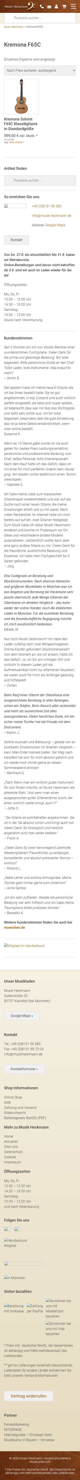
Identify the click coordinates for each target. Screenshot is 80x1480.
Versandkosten (16, 142)
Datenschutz (13, 1152)
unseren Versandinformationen (35, 1376)
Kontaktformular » (24, 1069)
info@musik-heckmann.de (51, 216)
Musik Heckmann (14, 26)
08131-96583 (43, 6)
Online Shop (13, 1097)
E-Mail (50, 6)
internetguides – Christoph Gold (28, 1435)
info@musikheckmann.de (23, 1054)
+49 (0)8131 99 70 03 (27, 1049)
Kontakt (16, 240)
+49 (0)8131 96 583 (46, 206)
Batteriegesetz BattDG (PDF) (25, 1118)
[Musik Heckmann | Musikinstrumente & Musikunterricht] (20, 6)
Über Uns (11, 1147)
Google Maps (55, 225)
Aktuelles (11, 1142)
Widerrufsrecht (15, 1113)
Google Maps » (22, 1016)
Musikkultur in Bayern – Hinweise (29, 1440)
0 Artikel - (65, 6)
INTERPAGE (13, 1430)
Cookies (10, 1157)
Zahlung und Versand (20, 1108)
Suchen (10, 17)
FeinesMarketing (16, 1424)
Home (8, 1136)
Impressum (12, 1162)
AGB (7, 1102)
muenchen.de (14, 927)
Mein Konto (58, 6)
